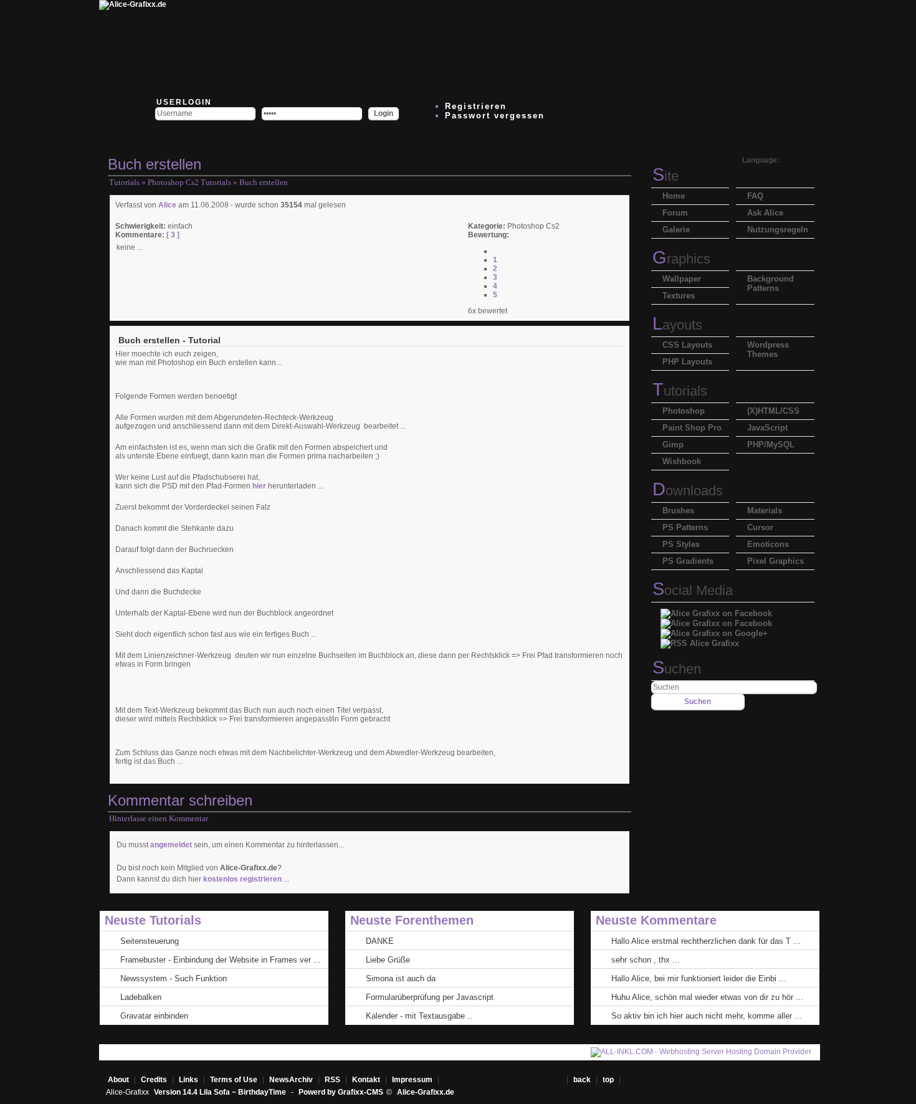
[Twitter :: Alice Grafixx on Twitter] (222, 46)
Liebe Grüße (388, 959)
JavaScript (767, 427)
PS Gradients (687, 561)
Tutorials (124, 182)
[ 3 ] (172, 235)
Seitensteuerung (149, 941)
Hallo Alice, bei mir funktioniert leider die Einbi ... (698, 978)
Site (665, 176)
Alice (167, 205)
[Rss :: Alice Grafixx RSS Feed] (699, 640)
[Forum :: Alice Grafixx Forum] (297, 46)
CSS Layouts (687, 345)
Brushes (678, 510)
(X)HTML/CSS (773, 411)
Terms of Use (233, 1079)
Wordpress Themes (768, 349)
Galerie (676, 229)
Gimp (673, 444)
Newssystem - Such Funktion (173, 978)
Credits (154, 1079)
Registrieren (476, 106)
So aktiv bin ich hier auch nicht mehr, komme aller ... (706, 1016)
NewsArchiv (291, 1079)
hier (259, 486)
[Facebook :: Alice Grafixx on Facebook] (716, 610)
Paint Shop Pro (692, 427)
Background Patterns (770, 283)
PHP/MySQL (770, 444)
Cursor (760, 527)
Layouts (677, 325)
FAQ (755, 196)
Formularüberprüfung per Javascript (430, 997)
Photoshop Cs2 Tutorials (189, 182)
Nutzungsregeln (777, 229)
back (582, 1079)
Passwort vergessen (495, 115)
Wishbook (681, 461)
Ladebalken (140, 997)
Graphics (681, 259)
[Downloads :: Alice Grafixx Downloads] (372, 46)
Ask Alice (765, 212)
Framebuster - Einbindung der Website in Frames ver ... (220, 959)
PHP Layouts (687, 361)
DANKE (380, 941)
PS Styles (681, 544)
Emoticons (768, 544)
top (609, 1079)
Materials (764, 510)
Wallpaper (681, 278)
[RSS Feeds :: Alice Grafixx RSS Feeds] (596, 46)
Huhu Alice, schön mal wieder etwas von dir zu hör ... (707, 997)
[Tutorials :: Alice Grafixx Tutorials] (446, 46)
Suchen (676, 669)
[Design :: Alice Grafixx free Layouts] (521, 46)
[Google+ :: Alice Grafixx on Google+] (714, 630)
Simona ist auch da (401, 978)
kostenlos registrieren (242, 879)
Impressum (412, 1079)
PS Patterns (685, 527)
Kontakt (366, 1079)
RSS (332, 1079)
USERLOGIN (182, 102)
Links (188, 1079)
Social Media (692, 590)
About (118, 1079)
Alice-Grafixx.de (425, 1092)
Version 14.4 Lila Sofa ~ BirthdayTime (221, 1092)
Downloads (687, 490)
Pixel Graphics (775, 561)
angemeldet (171, 844)
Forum (675, 212)
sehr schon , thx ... (645, 959)
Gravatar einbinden (154, 1016)
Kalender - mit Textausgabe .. (419, 1016)
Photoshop (683, 411)
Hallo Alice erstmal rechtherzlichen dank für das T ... (706, 941)
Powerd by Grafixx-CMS (340, 1092)
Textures (678, 295)
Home (673, 196)
